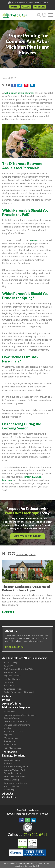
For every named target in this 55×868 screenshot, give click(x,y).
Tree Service (9, 741)
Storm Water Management (16, 766)
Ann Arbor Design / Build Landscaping (24, 658)
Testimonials (9, 751)
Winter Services (11, 738)
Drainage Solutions (13, 755)
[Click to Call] (44, 15)
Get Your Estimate (27, 536)
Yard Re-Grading (11, 779)
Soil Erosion (9, 763)
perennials (34, 240)
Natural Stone (10, 672)
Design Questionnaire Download (19, 692)
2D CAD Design (11, 662)
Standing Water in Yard (14, 770)
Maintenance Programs (16, 707)
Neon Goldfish (33, 866)
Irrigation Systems (12, 675)
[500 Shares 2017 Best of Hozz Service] (27, 843)
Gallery (26, 7)
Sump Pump (9, 789)
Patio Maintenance (12, 748)
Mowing (7, 728)
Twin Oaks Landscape (28, 810)
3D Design (8, 665)
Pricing (6, 699)
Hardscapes (9, 682)
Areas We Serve (11, 703)
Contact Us (9, 797)
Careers (14, 7)
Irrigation (8, 734)
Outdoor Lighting (12, 679)
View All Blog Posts (25, 554)
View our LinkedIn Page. (33, 820)
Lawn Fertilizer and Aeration (16, 721)
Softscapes (9, 685)
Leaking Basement (12, 760)
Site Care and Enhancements (17, 724)
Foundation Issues (12, 773)
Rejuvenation (10, 744)
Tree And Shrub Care (13, 731)
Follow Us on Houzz (27, 820)
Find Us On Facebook (21, 820)
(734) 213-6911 (34, 834)
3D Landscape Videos (13, 688)
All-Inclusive (9, 711)
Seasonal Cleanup (12, 718)
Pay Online (39, 7)
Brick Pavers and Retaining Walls (18, 669)
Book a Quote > (14, 647)
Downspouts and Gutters (15, 783)
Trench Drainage (11, 786)
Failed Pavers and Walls (14, 776)
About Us (7, 793)
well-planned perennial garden (19, 92)
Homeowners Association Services (19, 715)
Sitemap (47, 863)
